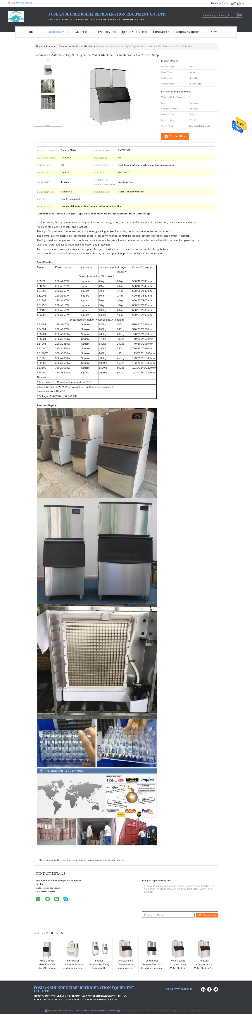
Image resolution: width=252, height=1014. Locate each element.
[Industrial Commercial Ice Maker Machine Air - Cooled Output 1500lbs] (204, 949)
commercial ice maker (83, 860)
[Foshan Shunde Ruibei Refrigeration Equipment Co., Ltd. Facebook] (209, 989)
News (214, 32)
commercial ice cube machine (110, 860)
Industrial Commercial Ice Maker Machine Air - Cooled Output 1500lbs (204, 968)
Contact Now (177, 136)
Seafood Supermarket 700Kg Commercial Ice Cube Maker (99, 966)
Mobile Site (52, 1010)
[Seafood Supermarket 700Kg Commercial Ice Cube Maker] (99, 949)
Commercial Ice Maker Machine (75, 46)
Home (29, 32)
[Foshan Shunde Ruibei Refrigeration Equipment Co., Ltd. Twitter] (215, 989)
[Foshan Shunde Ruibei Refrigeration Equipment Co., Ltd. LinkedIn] (203, 989)
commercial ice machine (58, 860)
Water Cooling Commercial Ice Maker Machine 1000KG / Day (178, 966)
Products (54, 32)
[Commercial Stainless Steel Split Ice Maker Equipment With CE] (152, 949)
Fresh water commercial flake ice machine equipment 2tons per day (73, 966)
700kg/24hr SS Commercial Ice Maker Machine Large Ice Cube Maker (125, 968)
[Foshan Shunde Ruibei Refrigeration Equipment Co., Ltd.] (28, 16)
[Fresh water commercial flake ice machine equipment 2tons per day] (73, 949)
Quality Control (134, 32)
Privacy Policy (64, 1010)
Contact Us (161, 32)
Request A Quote (219, 3)
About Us (81, 32)
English (238, 3)
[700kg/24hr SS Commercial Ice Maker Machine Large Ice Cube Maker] (125, 949)
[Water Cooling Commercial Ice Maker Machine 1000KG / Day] (178, 949)
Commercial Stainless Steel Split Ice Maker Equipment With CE (151, 966)
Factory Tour (108, 32)
